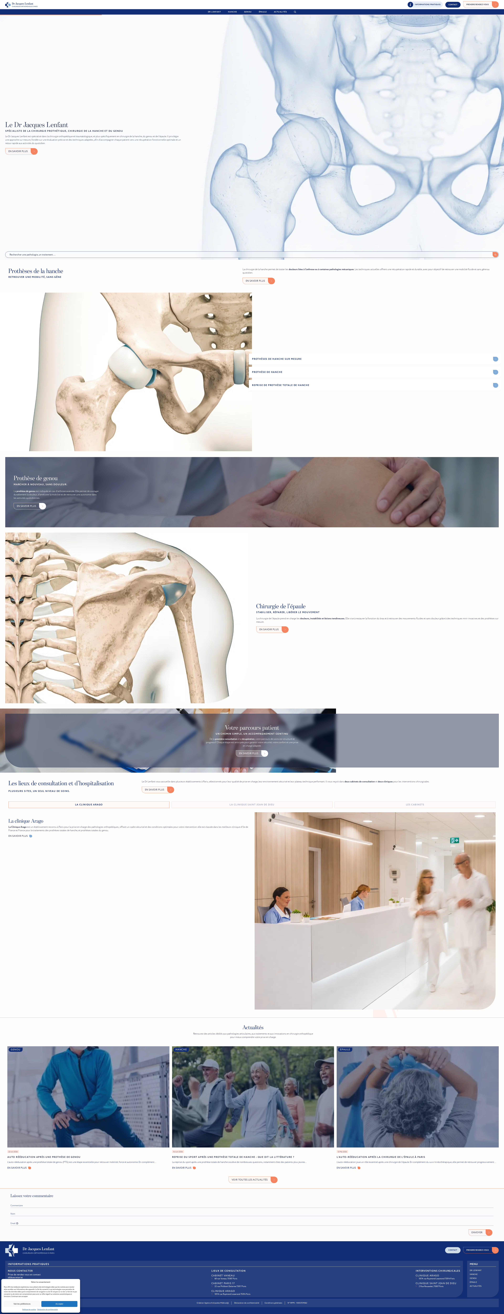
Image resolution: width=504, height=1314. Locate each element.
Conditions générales (273, 1303)
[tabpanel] (252, 911)
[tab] (88, 804)
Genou (473, 1278)
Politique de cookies (29, 1309)
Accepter (59, 1304)
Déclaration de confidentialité (47, 1309)
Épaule (473, 1282)
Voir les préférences (22, 1304)
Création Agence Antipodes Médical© (213, 1303)
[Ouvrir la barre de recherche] (295, 12)
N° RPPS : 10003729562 (297, 1303)
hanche (474, 1274)
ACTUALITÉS (475, 1286)
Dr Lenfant (476, 1270)
